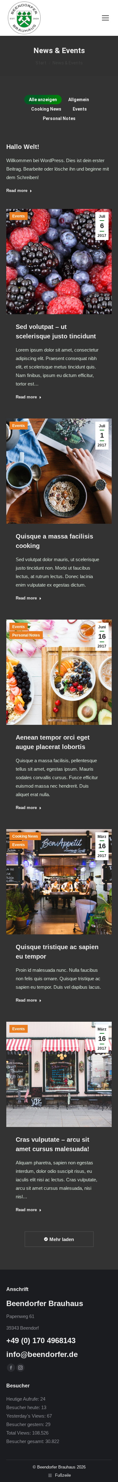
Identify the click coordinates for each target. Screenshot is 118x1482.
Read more (16, 190)
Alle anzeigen (43, 99)
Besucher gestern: (25, 1424)
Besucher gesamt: (25, 1441)
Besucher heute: (23, 1407)
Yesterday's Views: (26, 1416)
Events (80, 109)
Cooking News (46, 109)
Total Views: (19, 1433)
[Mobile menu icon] (105, 18)
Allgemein (78, 99)
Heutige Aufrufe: (23, 1399)
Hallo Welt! (22, 146)
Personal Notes (59, 118)
